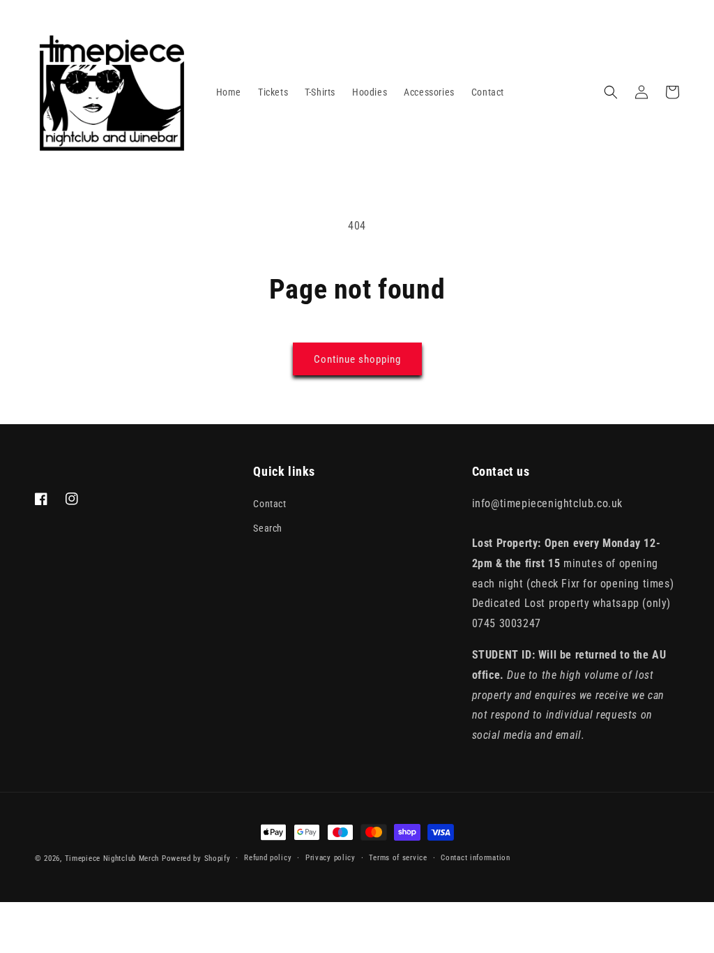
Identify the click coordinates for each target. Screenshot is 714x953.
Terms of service (398, 857)
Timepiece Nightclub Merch (112, 858)
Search (267, 528)
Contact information (475, 857)
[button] (610, 92)
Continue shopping (357, 359)
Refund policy (267, 857)
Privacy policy (330, 857)
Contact (269, 503)
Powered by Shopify (196, 858)
